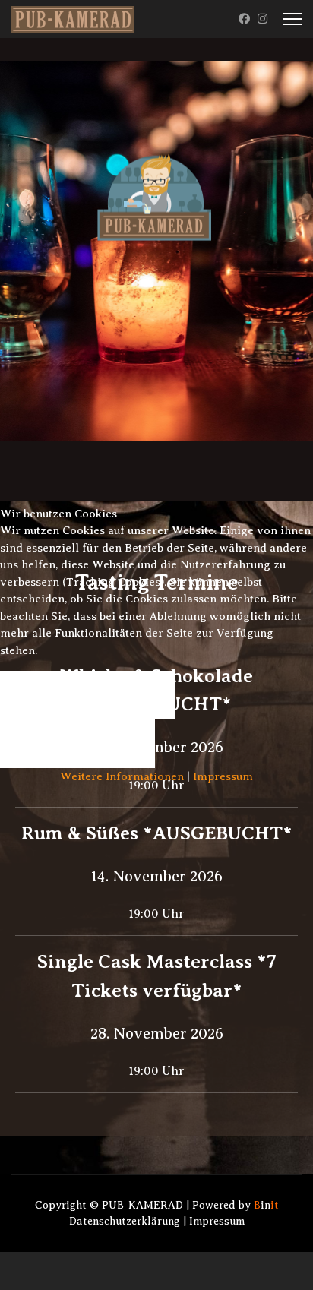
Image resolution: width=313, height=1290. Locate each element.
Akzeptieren (88, 695)
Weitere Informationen (122, 776)
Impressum (223, 776)
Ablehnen (77, 743)
